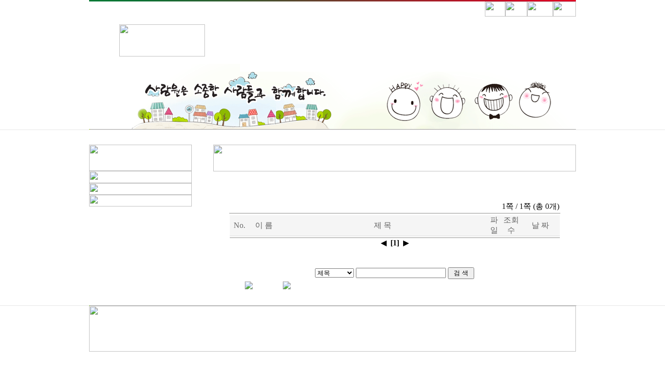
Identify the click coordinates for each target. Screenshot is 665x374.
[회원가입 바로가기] (540, 14)
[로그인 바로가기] (516, 14)
